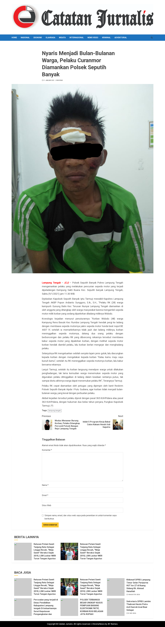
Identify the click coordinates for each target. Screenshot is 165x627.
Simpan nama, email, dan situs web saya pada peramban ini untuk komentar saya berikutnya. (81, 517)
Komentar (47, 450)
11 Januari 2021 (49, 80)
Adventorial (120, 38)
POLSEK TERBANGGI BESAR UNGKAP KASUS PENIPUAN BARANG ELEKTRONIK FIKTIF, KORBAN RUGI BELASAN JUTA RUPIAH (91, 606)
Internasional (76, 38)
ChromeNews (98, 624)
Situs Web (46, 505)
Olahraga (50, 38)
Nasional (25, 38)
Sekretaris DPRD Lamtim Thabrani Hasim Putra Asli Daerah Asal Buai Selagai (138, 605)
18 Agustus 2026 (134, 594)
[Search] (151, 37)
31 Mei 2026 (132, 613)
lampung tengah (55, 411)
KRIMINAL (106, 38)
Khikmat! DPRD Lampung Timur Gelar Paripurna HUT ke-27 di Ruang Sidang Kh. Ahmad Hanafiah (138, 585)
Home (14, 38)
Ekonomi (38, 38)
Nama (45, 485)
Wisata (62, 38)
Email (45, 495)
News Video (93, 38)
